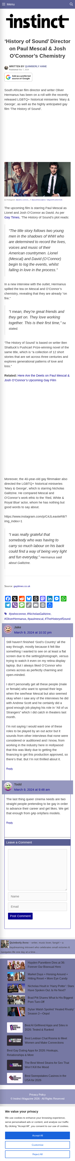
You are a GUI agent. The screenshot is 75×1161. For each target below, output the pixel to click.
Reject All (37, 1154)
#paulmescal (35, 618)
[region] (37, 1133)
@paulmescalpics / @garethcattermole (47, 200)
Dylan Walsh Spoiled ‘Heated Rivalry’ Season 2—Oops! (51, 1011)
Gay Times (11, 217)
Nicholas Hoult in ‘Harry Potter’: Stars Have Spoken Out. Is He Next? (51, 988)
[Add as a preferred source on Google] (18, 77)
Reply (9, 768)
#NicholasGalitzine (39, 613)
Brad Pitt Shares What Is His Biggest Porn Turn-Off (50, 999)
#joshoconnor (17, 613)
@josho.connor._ (22, 200)
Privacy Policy (37, 1094)
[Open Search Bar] (71, 4)
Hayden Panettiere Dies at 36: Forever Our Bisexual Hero (46, 964)
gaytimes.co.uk (22, 586)
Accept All (37, 1135)
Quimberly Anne (36, 66)
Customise (37, 1144)
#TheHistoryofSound (57, 618)
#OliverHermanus (15, 618)
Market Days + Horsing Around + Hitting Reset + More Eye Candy (48, 976)
